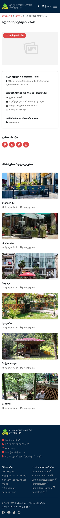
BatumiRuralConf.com (43, 479)
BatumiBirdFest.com (42, 488)
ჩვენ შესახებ (12, 440)
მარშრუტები (9, 492)
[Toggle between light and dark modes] (39, 6)
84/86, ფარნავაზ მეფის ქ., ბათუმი (23, 456)
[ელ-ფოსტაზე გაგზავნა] (12, 145)
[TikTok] (14, 512)
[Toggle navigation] (55, 6)
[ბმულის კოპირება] (5, 145)
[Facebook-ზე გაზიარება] (19, 145)
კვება (19, 15)
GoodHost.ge (39, 492)
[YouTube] (8, 512)
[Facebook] (3, 512)
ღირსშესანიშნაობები (14, 479)
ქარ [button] (47, 6)
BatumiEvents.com (42, 475)
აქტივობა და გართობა (14, 475)
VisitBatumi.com (40, 471)
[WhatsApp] (19, 512)
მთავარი (7, 15)
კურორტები (8, 471)
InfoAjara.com (39, 483)
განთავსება (8, 488)
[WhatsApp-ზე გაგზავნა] (26, 145)
